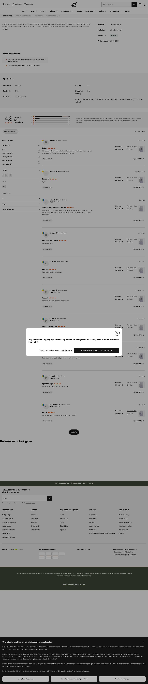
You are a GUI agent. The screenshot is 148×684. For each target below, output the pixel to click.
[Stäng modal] (117, 333)
